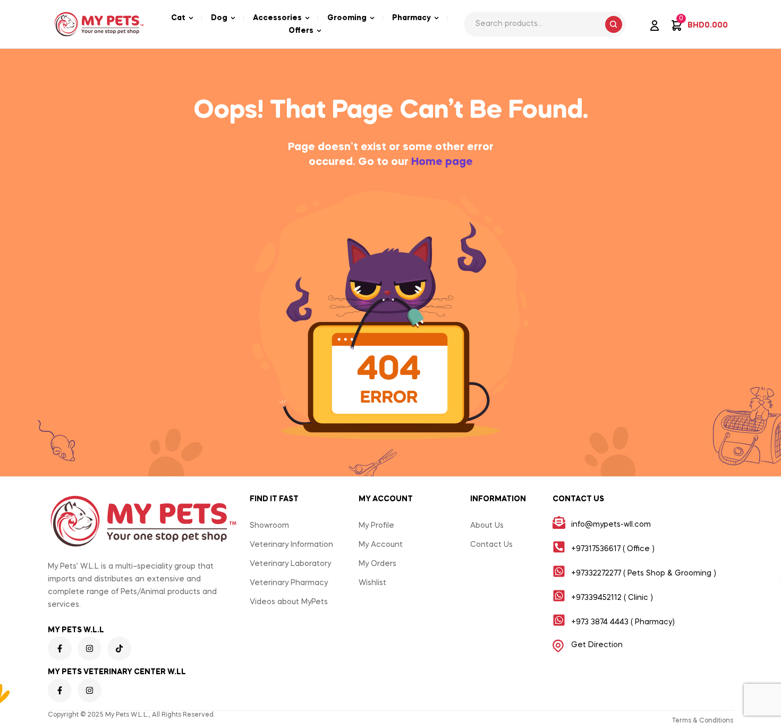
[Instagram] (89, 648)
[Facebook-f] (60, 648)
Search (613, 24)
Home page (442, 162)
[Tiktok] (119, 648)
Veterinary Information (291, 544)
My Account (381, 544)
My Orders (377, 564)
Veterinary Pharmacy (289, 583)
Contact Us (491, 544)
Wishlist (372, 583)
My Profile (376, 525)
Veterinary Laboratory (290, 564)
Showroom (269, 525)
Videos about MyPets (289, 602)
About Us (487, 525)
